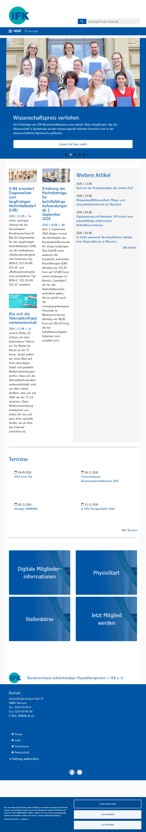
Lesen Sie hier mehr (73, 144)
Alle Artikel (129, 247)
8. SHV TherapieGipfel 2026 (97, 560)
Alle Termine (129, 581)
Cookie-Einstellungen (107, 804)
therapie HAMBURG (26, 560)
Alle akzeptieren (107, 825)
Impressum (25, 819)
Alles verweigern (107, 814)
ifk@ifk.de (24, 767)
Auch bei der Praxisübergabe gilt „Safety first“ (105, 188)
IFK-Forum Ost (23, 528)
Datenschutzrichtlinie (11, 819)
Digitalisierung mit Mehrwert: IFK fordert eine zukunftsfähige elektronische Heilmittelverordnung (104, 221)
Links (18, 791)
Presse (18, 785)
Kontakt (30, 31)
